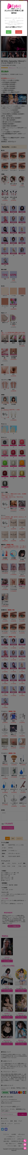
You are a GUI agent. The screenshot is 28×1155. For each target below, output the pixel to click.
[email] (24, 1144)
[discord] (24, 1148)
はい (8, 32)
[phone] (24, 1140)
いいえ (19, 32)
